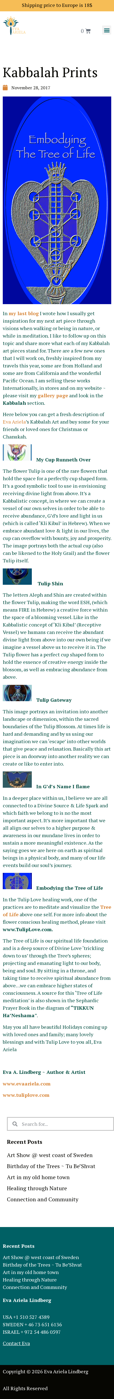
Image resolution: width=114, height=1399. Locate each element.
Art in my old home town (38, 1177)
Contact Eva (16, 1343)
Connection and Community (42, 1199)
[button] (106, 30)
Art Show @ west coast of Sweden (50, 1155)
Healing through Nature (37, 1188)
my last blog (24, 313)
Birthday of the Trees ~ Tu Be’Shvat (51, 1166)
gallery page (53, 395)
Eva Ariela (14, 421)
